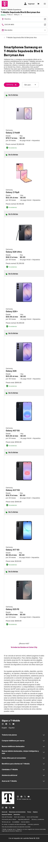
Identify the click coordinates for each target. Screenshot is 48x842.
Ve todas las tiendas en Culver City (24, 647)
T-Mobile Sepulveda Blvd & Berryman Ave (21, 37)
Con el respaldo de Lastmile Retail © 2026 (24, 838)
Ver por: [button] (30, 84)
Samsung (9, 84)
